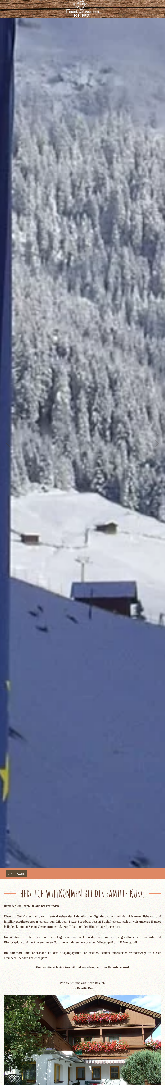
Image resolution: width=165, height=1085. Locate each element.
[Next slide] (156, 443)
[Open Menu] (159, 9)
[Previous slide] (8, 443)
